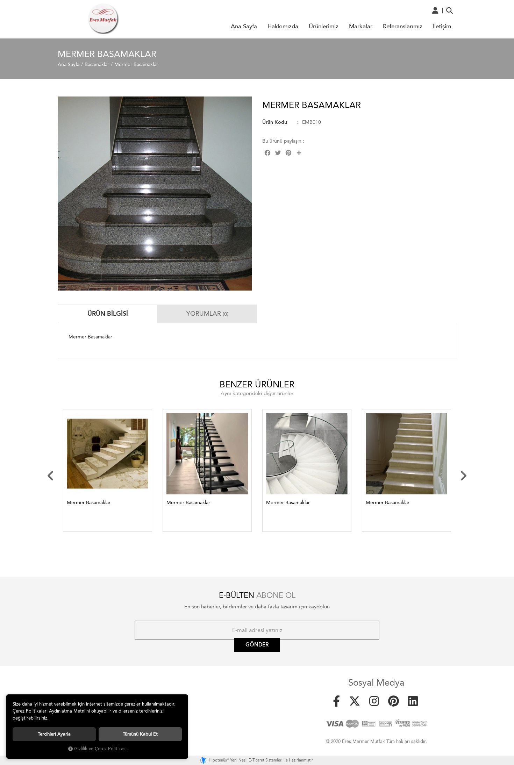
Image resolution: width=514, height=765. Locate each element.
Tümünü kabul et (140, 734)
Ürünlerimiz (323, 26)
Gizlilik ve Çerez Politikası (100, 748)
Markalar (360, 26)
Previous (51, 476)
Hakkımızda (282, 26)
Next (463, 476)
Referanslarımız (402, 26)
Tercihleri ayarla (54, 734)
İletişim (442, 26)
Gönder (257, 645)
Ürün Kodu (274, 122)
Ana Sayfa (244, 26)
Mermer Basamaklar (88, 503)
